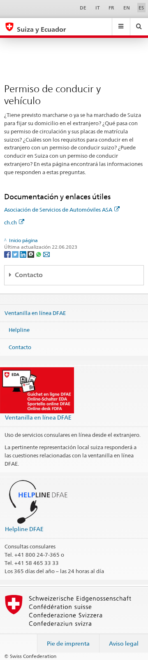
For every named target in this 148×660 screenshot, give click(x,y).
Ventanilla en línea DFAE (35, 312)
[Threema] (31, 254)
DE (83, 8)
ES (141, 8)
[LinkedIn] (24, 254)
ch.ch (10, 222)
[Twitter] (16, 254)
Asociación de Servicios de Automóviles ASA (58, 209)
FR (111, 8)
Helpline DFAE (24, 528)
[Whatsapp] (39, 254)
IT (97, 8)
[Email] (46, 254)
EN (126, 8)
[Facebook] (8, 254)
